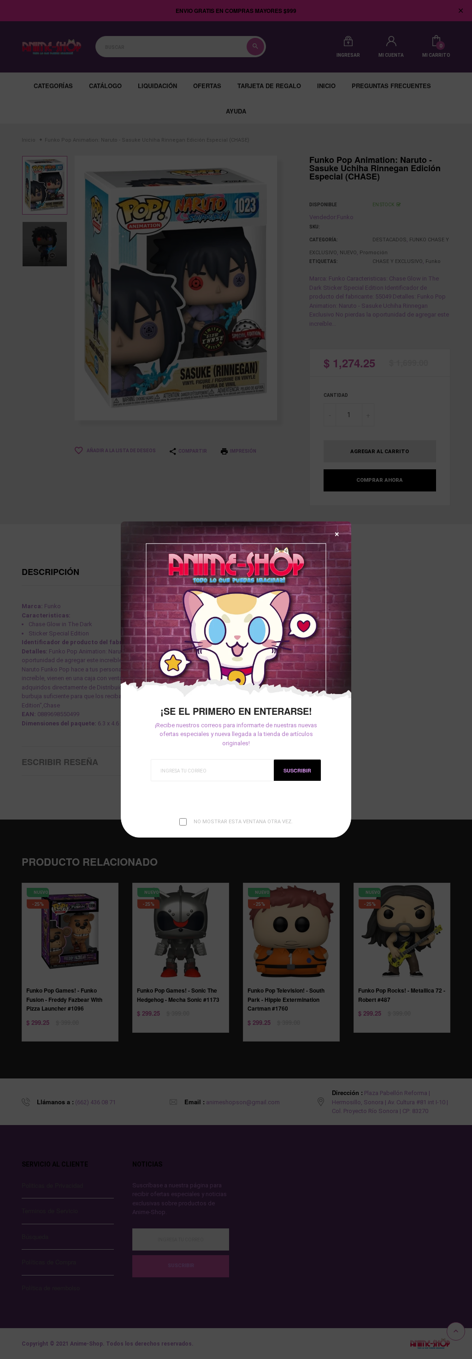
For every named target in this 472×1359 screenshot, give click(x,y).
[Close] (337, 534)
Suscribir (297, 770)
